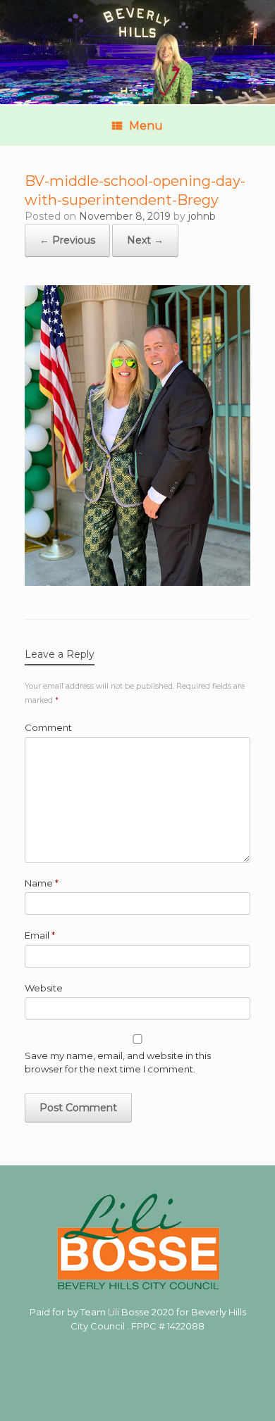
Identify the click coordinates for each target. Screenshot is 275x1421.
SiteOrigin (126, 1392)
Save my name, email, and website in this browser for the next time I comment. (118, 1062)
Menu (146, 125)
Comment (48, 727)
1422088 (185, 1326)
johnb (202, 216)
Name (42, 883)
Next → (145, 240)
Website (44, 988)
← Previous (67, 240)
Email (40, 935)
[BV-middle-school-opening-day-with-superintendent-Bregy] (137, 582)
